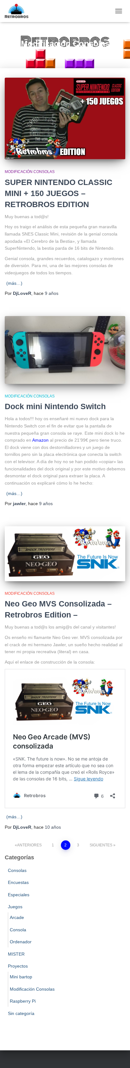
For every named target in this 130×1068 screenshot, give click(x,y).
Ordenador (21, 941)
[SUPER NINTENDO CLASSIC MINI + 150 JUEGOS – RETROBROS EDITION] (65, 118)
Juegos (15, 906)
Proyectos (18, 966)
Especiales (18, 894)
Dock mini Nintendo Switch (55, 406)
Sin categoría (21, 1013)
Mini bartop (21, 976)
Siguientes (101, 845)
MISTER (16, 954)
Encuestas (18, 882)
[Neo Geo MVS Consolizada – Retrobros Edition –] (65, 553)
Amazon (40, 440)
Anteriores (29, 845)
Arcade (17, 917)
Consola (18, 929)
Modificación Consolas (30, 172)
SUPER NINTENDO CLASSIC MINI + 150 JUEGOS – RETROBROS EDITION (58, 193)
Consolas (17, 870)
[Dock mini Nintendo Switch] (65, 350)
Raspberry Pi (23, 1001)
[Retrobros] (19, 11)
